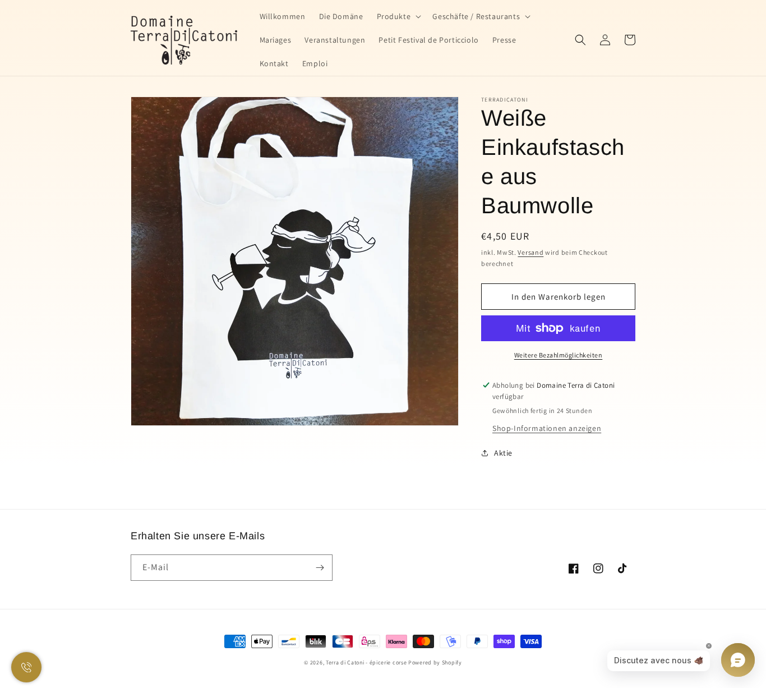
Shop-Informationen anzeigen (546, 428)
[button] (398, 16)
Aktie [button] (503, 453)
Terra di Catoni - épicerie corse (366, 662)
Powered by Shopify (435, 662)
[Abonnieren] (319, 567)
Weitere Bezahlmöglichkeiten (558, 355)
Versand (530, 252)
